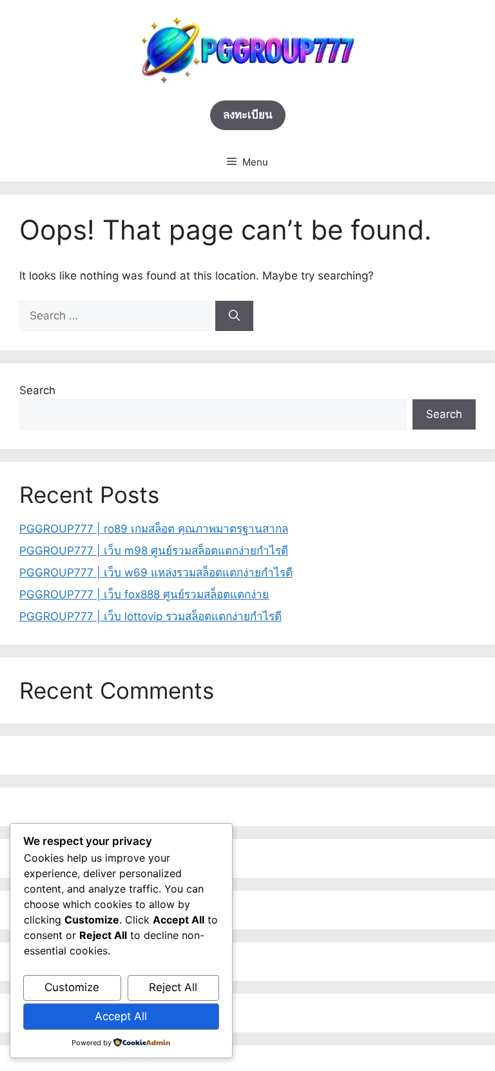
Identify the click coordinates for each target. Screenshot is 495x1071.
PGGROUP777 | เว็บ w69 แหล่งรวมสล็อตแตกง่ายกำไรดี (156, 572)
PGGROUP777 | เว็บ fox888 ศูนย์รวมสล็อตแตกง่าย (144, 594)
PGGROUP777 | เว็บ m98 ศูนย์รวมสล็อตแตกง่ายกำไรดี (153, 550)
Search (37, 390)
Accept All (121, 1016)
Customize (71, 987)
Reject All (173, 987)
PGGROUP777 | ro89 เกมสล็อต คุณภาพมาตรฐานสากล (153, 528)
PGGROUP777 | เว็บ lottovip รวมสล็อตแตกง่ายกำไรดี (150, 616)
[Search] (234, 316)
